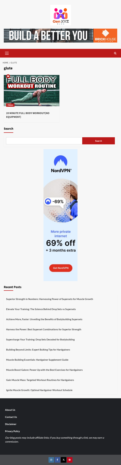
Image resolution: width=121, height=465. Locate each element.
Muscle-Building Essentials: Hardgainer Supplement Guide (37, 359)
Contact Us (11, 417)
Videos (10, 105)
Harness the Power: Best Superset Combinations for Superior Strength (43, 329)
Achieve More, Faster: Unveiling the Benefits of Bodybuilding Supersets (44, 319)
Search (8, 128)
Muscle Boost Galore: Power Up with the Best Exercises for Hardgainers (44, 369)
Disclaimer (10, 424)
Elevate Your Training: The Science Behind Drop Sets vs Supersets (41, 309)
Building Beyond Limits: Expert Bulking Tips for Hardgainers (38, 349)
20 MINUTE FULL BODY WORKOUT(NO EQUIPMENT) (27, 115)
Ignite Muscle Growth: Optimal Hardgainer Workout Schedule (39, 390)
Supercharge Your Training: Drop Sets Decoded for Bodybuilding (40, 339)
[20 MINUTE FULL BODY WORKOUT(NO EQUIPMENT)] (31, 90)
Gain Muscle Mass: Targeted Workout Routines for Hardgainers (40, 380)
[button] (7, 53)
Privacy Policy (12, 431)
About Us (10, 409)
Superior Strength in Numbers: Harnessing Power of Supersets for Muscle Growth (49, 299)
